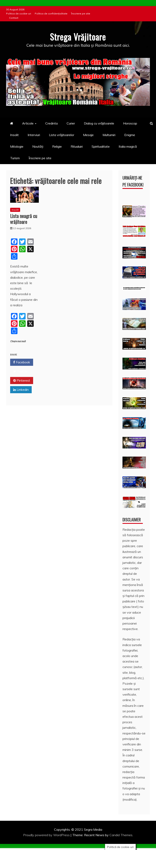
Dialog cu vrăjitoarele (99, 123)
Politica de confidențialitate (51, 13)
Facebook (22, 362)
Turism (15, 158)
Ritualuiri (77, 146)
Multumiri (109, 135)
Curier (71, 123)
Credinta (51, 123)
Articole (28, 123)
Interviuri (34, 135)
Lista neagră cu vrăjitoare (23, 218)
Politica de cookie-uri (18, 13)
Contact (13, 17)
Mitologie (16, 146)
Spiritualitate (101, 146)
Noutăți (37, 146)
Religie (57, 146)
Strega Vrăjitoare (78, 36)
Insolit (14, 135)
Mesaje (88, 135)
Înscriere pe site (80, 13)
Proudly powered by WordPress (46, 835)
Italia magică (128, 146)
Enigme (129, 135)
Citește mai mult (18, 341)
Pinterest (23, 380)
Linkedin (22, 390)
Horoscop (130, 123)
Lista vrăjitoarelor (61, 135)
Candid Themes (120, 835)
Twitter (22, 371)
